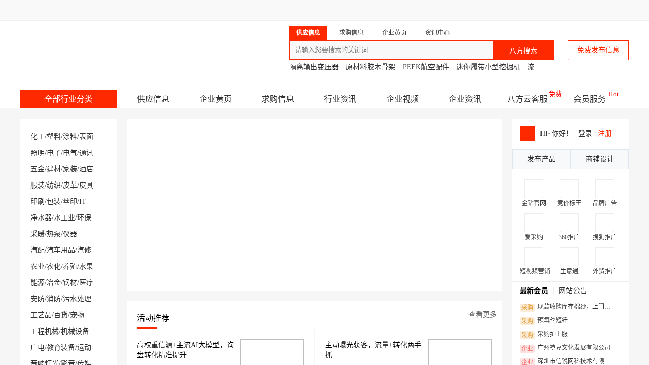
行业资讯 (340, 99)
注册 (605, 133)
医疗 (86, 282)
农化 (54, 266)
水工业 (64, 218)
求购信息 (278, 99)
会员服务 (589, 99)
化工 (37, 136)
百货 (61, 315)
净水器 (41, 218)
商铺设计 (600, 159)
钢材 (70, 282)
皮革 (70, 185)
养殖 (70, 266)
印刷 (37, 201)
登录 (585, 133)
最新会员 (534, 291)
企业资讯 (465, 99)
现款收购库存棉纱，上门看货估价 (568, 307)
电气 (70, 153)
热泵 (54, 234)
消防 (54, 299)
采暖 (37, 234)
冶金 (54, 282)
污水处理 (77, 299)
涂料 (70, 136)
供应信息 (153, 99)
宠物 (77, 315)
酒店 (86, 169)
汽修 (84, 250)
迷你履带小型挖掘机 (488, 67)
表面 (86, 136)
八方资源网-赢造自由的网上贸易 (100, 45)
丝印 (70, 201)
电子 (54, 153)
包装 (54, 201)
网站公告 (573, 291)
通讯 (86, 153)
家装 (70, 169)
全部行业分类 (68, 99)
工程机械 (44, 331)
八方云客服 (527, 99)
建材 (54, 169)
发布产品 (541, 159)
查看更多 (482, 314)
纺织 (54, 185)
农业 (37, 266)
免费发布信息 (598, 50)
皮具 (86, 185)
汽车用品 (61, 250)
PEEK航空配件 (426, 67)
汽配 (37, 250)
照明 (37, 153)
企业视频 (402, 99)
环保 (84, 218)
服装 (37, 185)
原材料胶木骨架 (370, 67)
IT (82, 201)
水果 (86, 266)
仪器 (70, 234)
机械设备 (75, 331)
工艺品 (41, 315)
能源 (37, 282)
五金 (37, 169)
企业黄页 (215, 99)
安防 (37, 299)
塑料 (54, 136)
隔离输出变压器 (314, 67)
